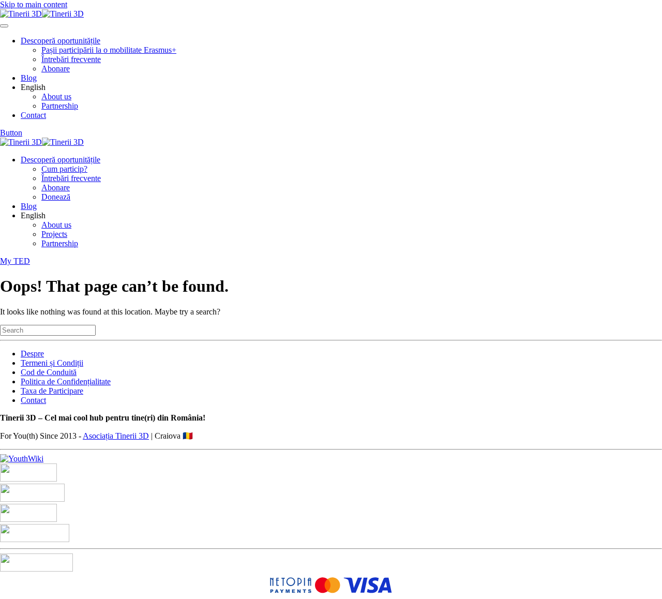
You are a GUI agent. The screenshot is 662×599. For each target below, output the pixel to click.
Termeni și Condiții (52, 362)
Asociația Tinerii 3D (116, 435)
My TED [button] (15, 261)
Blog (29, 77)
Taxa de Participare (52, 390)
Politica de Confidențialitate (66, 381)
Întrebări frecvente (71, 59)
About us (56, 96)
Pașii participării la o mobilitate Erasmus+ (108, 50)
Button (11, 132)
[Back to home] (42, 13)
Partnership (59, 105)
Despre (32, 353)
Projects (54, 234)
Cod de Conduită (49, 372)
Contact (33, 115)
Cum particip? (64, 168)
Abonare (55, 68)
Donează (55, 196)
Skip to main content (33, 4)
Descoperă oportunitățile (60, 40)
